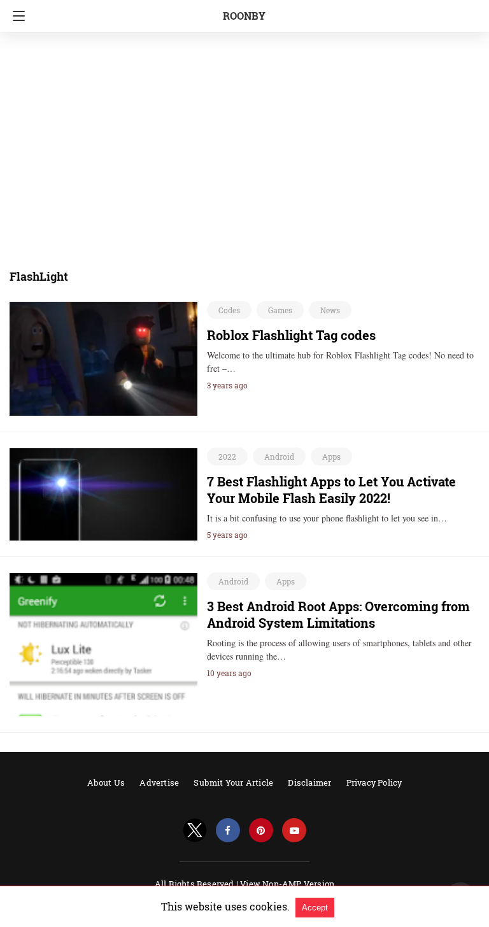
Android (279, 456)
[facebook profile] (228, 830)
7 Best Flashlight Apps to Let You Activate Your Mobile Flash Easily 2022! (331, 489)
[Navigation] (15, 16)
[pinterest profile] (261, 830)
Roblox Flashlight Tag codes (291, 335)
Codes (229, 310)
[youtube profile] (294, 830)
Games (280, 310)
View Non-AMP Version (287, 883)
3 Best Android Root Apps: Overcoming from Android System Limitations (338, 614)
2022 (227, 456)
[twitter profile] (195, 830)
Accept (315, 907)
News (330, 310)
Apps (331, 456)
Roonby (244, 15)
